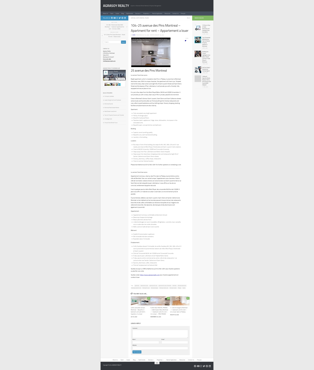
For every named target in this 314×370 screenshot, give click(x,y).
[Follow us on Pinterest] (122, 18)
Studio (184, 288)
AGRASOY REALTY (116, 6)
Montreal (174, 285)
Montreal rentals (173, 288)
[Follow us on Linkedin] (125, 18)
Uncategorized (108, 119)
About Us (105, 13)
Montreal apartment (182, 285)
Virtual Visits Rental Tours (140, 18)
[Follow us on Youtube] (114, 18)
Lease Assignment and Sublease (113, 100)
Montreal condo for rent (136, 288)
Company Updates (109, 96)
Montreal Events (109, 104)
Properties (146, 13)
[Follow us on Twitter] (120, 18)
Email (163, 339)
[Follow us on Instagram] (117, 18)
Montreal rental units (164, 288)
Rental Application (157, 13)
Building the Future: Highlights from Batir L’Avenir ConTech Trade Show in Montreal (206, 57)
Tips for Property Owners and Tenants (114, 115)
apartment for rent (153, 285)
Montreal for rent (146, 288)
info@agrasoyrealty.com (109, 61)
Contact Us (175, 13)
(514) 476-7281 (107, 59)
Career (117, 13)
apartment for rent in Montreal (165, 285)
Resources (167, 13)
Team (111, 13)
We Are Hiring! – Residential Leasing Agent (206, 69)
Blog (122, 13)
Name (134, 339)
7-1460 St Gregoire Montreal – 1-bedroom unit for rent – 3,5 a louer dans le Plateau (178, 310)
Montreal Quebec (154, 288)
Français (183, 13)
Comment (134, 328)
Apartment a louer (144, 285)
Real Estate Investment (110, 111)
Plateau (179, 288)
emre (133, 35)
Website (134, 345)
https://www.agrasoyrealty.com (150, 275)
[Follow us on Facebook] (112, 18)
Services (137, 13)
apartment (137, 285)
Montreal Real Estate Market (112, 107)
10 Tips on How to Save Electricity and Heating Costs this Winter (206, 28)
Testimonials (129, 13)
